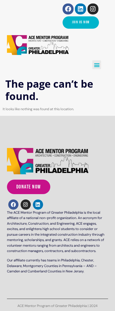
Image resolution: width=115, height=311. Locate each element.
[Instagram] (92, 8)
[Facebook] (68, 8)
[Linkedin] (80, 8)
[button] (96, 64)
